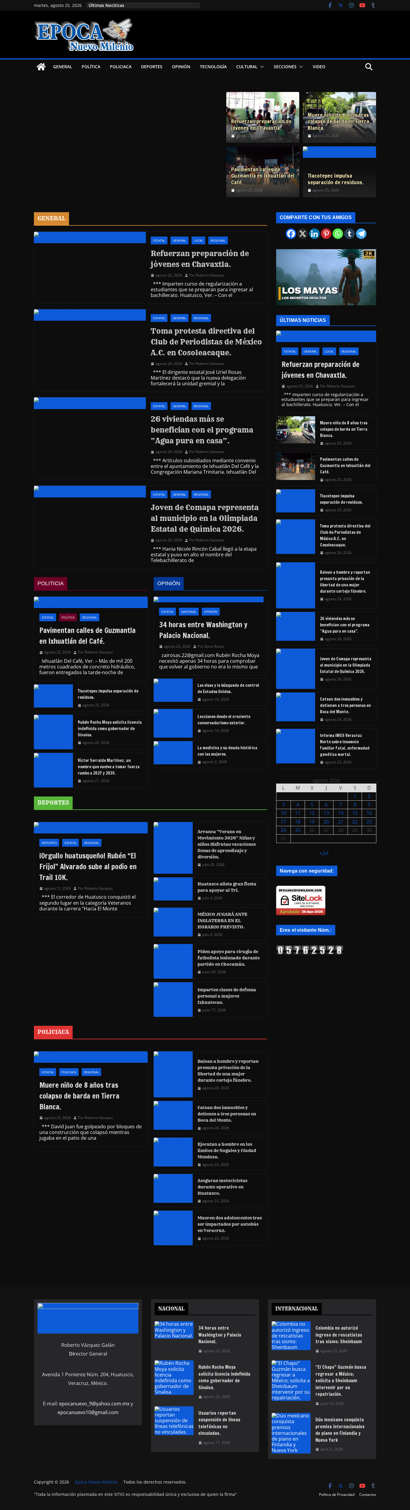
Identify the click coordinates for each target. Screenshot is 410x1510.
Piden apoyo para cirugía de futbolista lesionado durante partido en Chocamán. (228, 958)
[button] (261, 67)
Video (319, 66)
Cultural (247, 66)
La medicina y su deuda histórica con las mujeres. (227, 751)
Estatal (159, 240)
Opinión (181, 66)
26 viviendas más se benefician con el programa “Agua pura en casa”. (202, 429)
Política (91, 66)
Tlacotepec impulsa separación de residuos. (335, 179)
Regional (218, 240)
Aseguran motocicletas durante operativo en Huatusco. (222, 1187)
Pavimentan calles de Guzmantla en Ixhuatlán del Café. (262, 176)
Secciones (285, 66)
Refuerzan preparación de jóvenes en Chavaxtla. (261, 124)
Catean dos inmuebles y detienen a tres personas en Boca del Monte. (226, 1114)
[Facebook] (291, 233)
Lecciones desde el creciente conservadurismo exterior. (223, 720)
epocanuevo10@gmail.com (88, 1412)
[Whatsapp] (338, 233)
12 (312, 813)
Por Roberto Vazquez (206, 275)
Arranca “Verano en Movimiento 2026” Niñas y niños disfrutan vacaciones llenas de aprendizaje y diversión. (226, 844)
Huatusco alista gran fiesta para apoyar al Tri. (226, 887)
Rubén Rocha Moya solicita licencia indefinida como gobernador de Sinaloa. (110, 728)
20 (326, 821)
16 (369, 813)
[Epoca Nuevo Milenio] (41, 67)
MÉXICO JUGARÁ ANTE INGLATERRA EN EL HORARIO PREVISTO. (222, 921)
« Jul (323, 853)
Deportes (151, 66)
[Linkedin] (314, 233)
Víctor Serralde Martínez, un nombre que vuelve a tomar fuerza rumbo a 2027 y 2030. (109, 766)
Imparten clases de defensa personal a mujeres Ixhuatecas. (226, 996)
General (62, 66)
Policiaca (120, 66)
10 (283, 813)
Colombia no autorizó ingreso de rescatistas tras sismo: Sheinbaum (338, 1335)
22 (354, 821)
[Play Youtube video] (329, 279)
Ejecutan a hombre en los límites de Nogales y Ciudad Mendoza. (226, 1151)
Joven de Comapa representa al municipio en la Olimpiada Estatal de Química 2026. (205, 518)
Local (198, 240)
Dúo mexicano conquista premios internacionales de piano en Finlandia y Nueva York (340, 1430)
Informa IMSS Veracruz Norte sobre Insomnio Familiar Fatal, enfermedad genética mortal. (344, 744)
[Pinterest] (326, 233)
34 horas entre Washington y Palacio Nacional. (203, 629)
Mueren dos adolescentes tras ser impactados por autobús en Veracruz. (229, 1224)
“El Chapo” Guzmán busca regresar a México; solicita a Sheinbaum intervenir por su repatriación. (340, 1380)
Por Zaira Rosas (211, 646)
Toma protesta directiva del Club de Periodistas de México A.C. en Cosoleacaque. (206, 341)
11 (297, 813)
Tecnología (213, 66)
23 (369, 821)
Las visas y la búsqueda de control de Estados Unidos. (228, 688)
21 (340, 821)
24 (283, 830)
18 (297, 821)
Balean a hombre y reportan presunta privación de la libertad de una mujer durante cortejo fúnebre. (227, 1071)
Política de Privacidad (336, 1494)
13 (326, 813)
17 (283, 821)
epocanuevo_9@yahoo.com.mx (94, 1403)
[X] (302, 233)
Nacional (188, 612)
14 (340, 813)
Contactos (367, 1494)
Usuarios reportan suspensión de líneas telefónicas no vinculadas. (219, 1423)
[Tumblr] (349, 233)
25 (297, 830)
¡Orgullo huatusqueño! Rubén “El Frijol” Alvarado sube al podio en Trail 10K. (88, 866)
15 (354, 813)
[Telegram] (361, 233)
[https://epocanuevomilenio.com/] (309, 947)
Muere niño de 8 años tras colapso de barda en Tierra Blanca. (338, 121)
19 (312, 821)
